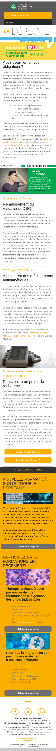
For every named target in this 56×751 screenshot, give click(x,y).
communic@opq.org (28, 738)
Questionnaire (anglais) (28, 460)
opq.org (10, 22)
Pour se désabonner (15, 744)
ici (12, 261)
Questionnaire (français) (28, 452)
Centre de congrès (27, 622)
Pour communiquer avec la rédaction (35, 744)
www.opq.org (28, 740)
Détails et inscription (28, 546)
